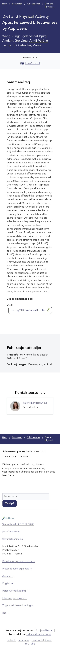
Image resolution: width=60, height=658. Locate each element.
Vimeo (48, 640)
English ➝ (7, 583)
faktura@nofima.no (12, 539)
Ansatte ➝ (7, 576)
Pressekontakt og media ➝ (17, 569)
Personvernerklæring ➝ (15, 591)
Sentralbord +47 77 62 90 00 (18, 524)
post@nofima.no (11, 532)
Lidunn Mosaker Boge (38, 634)
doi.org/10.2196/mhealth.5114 (28, 310)
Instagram (23, 640)
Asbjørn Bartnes (45, 630)
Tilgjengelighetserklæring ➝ (17, 605)
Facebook (37, 640)
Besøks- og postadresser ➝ (18, 561)
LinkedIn (11, 640)
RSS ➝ (5, 613)
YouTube (30, 644)
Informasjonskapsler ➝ (14, 598)
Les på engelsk (32, 63)
